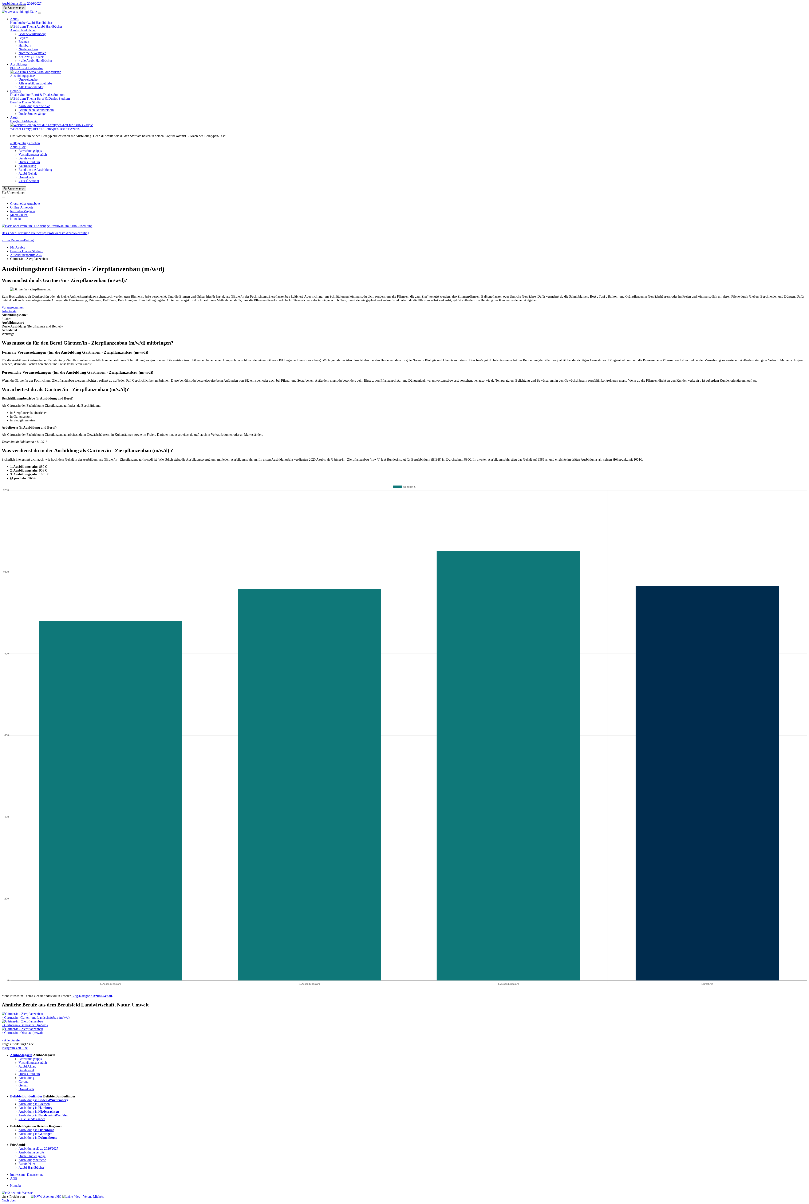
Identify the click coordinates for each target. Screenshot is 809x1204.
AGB (13, 1178)
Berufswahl (26, 158)
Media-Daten (19, 215)
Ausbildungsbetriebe (32, 1160)
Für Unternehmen (13, 7)
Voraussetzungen (13, 307)
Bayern (23, 38)
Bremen (24, 41)
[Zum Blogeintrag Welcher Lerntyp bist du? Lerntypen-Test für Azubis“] (51, 125)
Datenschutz (35, 1174)
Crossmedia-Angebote (25, 203)
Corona (23, 1081)
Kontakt (15, 218)
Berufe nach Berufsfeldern (36, 110)
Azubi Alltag (27, 1066)
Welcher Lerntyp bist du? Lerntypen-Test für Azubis (44, 129)
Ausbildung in (43, 1100)
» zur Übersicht (29, 181)
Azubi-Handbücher (31, 1167)
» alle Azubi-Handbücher (35, 60)
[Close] (3, 197)
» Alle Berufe (11, 1040)
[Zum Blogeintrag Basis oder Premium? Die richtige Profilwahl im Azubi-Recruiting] (47, 226)
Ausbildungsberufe (31, 1152)
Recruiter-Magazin (22, 211)
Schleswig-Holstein (31, 57)
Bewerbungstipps (30, 150)
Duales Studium (29, 162)
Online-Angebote (21, 207)
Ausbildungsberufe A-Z (34, 106)
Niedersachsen (28, 49)
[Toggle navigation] (39, 12)
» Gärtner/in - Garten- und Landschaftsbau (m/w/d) (36, 1017)
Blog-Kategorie (91, 996)
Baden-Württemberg (32, 34)
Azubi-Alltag (27, 166)
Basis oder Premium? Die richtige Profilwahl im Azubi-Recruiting (45, 233)
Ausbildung (26, 1078)
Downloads (26, 177)
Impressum (17, 1174)
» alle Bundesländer (32, 1119)
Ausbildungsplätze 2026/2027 (22, 3)
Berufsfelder (27, 1163)
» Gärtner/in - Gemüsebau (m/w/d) (25, 1025)
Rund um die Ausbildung (35, 169)
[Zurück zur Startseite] (20, 11)
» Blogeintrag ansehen (25, 143)
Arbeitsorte (9, 311)
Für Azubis (17, 247)
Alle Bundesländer (31, 87)
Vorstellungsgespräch (33, 154)
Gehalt (23, 1085)
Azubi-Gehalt (28, 173)
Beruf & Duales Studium (26, 251)
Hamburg (25, 45)
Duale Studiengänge (32, 113)
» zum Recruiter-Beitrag (18, 240)
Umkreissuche (28, 79)
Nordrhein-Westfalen (32, 53)
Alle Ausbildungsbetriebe (35, 83)
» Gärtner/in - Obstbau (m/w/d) (22, 1032)
